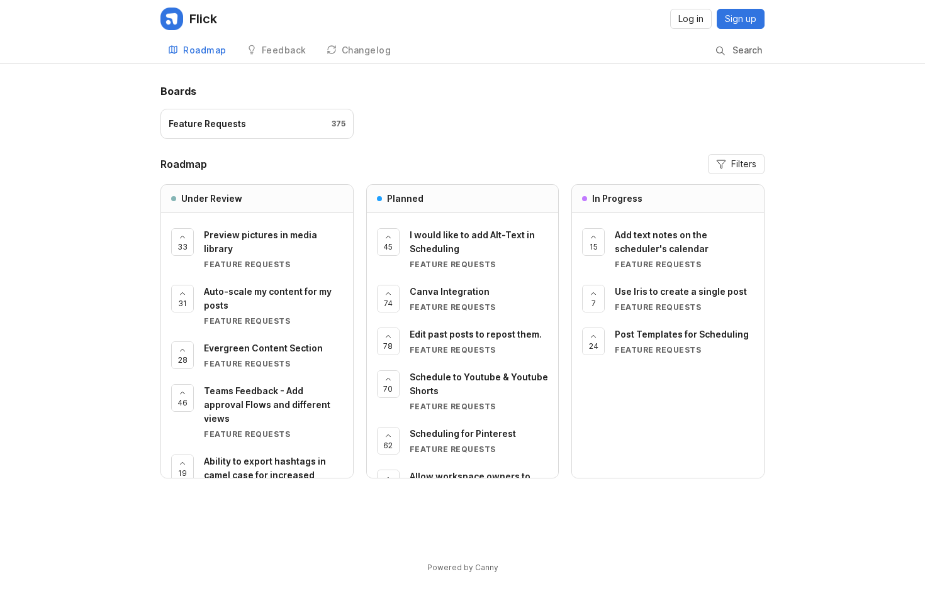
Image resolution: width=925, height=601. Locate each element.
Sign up (740, 18)
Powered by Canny (462, 567)
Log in (691, 18)
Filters (743, 163)
